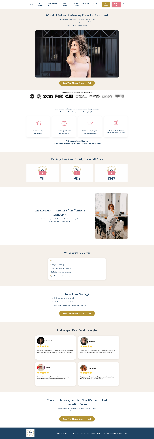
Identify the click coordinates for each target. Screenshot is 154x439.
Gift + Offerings (40, 4)
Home (31, 4)
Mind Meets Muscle (63, 433)
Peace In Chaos (84, 433)
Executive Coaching (76, 4)
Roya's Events (65, 4)
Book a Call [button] (116, 4)
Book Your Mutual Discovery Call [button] (77, 83)
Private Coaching (96, 433)
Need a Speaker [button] (106, 4)
